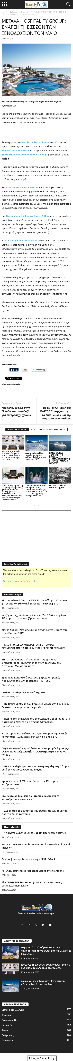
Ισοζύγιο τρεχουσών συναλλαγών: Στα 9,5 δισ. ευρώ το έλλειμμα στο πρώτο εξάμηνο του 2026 (12, 455)
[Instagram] (29, 925)
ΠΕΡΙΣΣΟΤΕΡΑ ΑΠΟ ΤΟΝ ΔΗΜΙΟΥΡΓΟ (48, 429)
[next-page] (38, 505)
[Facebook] (23, 925)
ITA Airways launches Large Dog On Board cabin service (34, 832)
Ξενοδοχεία (7, 1040)
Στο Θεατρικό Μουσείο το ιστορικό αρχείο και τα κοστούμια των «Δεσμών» (30, 797)
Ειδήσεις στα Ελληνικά (19, 12)
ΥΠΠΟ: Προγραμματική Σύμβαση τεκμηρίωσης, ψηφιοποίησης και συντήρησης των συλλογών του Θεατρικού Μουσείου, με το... (31, 663)
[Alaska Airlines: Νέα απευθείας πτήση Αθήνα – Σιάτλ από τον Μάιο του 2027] (36, 443)
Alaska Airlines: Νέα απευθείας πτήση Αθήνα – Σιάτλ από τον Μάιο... (43, 982)
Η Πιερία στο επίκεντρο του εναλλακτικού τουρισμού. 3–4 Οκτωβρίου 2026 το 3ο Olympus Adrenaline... (36, 720)
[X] (43, 925)
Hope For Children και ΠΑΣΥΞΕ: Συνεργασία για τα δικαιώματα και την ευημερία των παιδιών (55, 413)
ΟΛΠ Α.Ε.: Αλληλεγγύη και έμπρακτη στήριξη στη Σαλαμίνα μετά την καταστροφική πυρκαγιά (36, 768)
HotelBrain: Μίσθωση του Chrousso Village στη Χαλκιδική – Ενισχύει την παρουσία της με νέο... (36, 705)
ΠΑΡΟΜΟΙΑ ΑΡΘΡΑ (17, 429)
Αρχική (4, 12)
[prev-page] (34, 505)
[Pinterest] (36, 925)
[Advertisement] (36, 132)
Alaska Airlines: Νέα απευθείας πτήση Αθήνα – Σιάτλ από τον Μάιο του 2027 (35, 456)
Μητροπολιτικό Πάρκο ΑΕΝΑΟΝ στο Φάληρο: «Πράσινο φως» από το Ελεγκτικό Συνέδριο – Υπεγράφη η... (34, 602)
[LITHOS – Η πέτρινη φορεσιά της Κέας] (60, 475)
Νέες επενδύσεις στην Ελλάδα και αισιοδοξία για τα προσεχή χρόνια (17, 411)
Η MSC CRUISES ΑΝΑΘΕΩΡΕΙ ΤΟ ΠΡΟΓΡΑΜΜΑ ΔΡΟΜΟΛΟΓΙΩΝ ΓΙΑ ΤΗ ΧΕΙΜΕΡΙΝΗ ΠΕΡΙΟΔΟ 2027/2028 (59, 458)
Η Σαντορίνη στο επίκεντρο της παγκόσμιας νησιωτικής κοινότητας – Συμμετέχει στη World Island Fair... (34, 735)
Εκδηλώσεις (8, 1035)
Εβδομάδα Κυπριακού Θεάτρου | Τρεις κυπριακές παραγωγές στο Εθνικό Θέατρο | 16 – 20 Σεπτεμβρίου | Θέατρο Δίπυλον (36, 490)
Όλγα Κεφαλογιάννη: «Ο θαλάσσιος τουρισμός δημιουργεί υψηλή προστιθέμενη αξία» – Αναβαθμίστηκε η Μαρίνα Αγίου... (36, 751)
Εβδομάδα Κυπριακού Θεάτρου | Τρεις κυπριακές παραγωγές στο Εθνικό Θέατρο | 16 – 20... (31, 679)
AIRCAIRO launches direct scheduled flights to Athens (33, 870)
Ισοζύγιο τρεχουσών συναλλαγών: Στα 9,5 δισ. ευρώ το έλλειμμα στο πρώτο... (45, 966)
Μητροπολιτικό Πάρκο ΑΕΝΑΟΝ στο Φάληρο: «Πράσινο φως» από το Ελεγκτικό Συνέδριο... (46, 951)
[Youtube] (50, 925)
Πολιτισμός (7, 1025)
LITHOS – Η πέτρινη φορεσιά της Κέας (58, 486)
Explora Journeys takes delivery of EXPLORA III (29, 859)
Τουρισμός (7, 1015)
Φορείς (5, 1030)
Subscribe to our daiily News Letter (20, 581)
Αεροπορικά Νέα (10, 1020)
